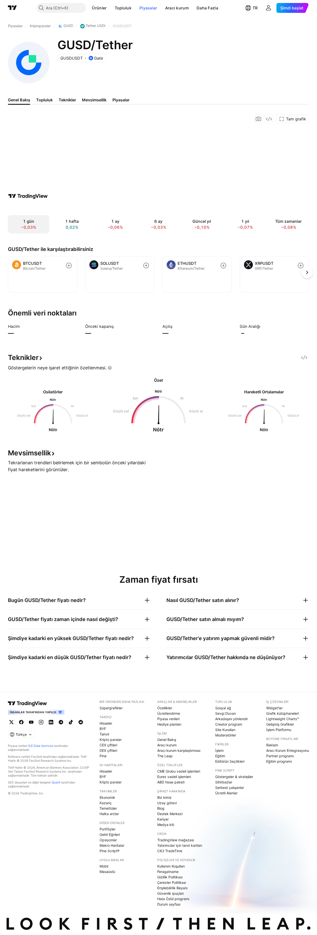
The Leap (165, 756)
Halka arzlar (109, 814)
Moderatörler (225, 735)
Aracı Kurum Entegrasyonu (287, 750)
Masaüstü (107, 871)
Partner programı (280, 756)
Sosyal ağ (223, 708)
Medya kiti (165, 825)
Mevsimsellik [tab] (94, 99)
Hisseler (106, 723)
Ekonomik (107, 797)
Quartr (56, 782)
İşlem (219, 750)
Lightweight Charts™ (282, 719)
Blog (160, 808)
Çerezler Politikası (171, 882)
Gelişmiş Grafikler (280, 724)
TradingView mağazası (175, 840)
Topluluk (123, 7)
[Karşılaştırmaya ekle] (69, 265)
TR (255, 7)
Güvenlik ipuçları (170, 893)
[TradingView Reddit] (80, 722)
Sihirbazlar (223, 782)
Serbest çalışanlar (229, 787)
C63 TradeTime (169, 851)
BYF (103, 729)
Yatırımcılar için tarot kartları (179, 845)
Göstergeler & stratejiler (234, 777)
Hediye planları (169, 724)
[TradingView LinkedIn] (51, 722)
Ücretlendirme (168, 713)
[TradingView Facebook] (21, 722)
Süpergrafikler (111, 708)
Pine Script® (109, 851)
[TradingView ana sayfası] (12, 7)
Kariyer (163, 819)
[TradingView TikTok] (70, 722)
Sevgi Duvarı (225, 713)
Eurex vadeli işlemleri (174, 777)
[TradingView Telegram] (60, 722)
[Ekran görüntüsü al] (258, 119)
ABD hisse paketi (171, 782)
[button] (110, 8)
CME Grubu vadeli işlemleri (178, 771)
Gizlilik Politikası (170, 877)
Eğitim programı (279, 761)
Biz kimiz (164, 797)
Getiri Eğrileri (110, 834)
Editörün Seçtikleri (229, 761)
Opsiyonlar (108, 840)
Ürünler (99, 7)
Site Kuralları (225, 730)
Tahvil (104, 734)
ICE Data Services (40, 746)
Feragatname (168, 871)
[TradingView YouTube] (31, 722)
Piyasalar (148, 7)
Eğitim (220, 756)
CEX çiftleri (108, 745)
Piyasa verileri (168, 719)
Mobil (104, 866)
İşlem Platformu (278, 730)
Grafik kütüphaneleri (282, 713)
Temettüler (108, 808)
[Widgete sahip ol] (269, 119)
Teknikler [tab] (67, 99)
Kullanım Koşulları (171, 866)
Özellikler (164, 708)
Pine (103, 756)
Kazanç (106, 803)
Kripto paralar (111, 739)
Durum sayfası (168, 904)
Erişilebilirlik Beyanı (172, 888)
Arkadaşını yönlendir (231, 719)
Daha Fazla (207, 7)
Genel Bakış (166, 739)
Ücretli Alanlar (226, 793)
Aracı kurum (177, 7)
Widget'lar (274, 708)
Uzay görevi (167, 803)
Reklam (272, 745)
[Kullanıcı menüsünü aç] (268, 8)
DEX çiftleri (108, 750)
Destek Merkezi (170, 814)
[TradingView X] (11, 722)
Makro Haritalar (112, 845)
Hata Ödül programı (173, 899)
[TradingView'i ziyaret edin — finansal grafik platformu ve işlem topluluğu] (28, 196)
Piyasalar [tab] (121, 99)
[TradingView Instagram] (41, 722)
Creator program (228, 724)
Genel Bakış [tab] (19, 99)
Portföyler (107, 829)
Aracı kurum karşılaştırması (178, 750)
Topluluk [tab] (44, 99)
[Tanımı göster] (23, 326)
